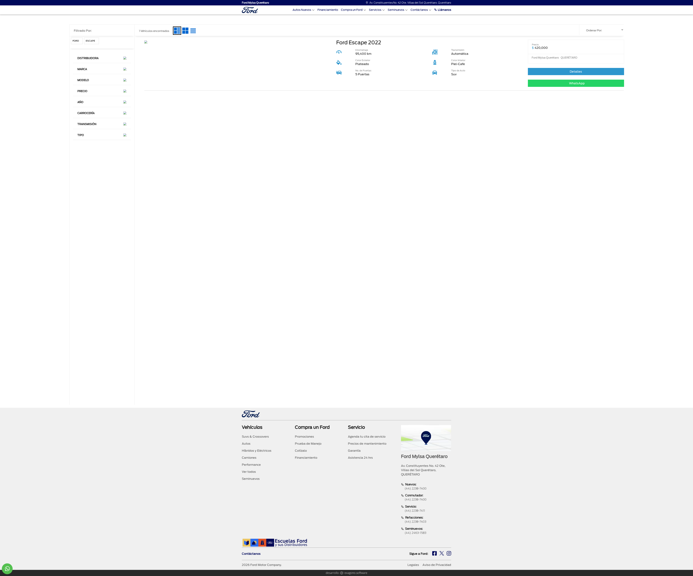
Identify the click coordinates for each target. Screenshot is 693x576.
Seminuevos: (415, 531)
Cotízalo (301, 450)
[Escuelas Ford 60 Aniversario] (275, 543)
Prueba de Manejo (308, 443)
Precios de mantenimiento (367, 443)
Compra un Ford (352, 10)
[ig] (449, 553)
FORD (76, 40)
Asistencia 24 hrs (360, 457)
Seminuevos (396, 10)
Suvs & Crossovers (255, 436)
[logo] (250, 10)
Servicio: (415, 508)
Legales (413, 565)
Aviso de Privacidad (436, 565)
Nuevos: (415, 486)
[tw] (441, 553)
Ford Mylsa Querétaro (255, 2)
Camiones (249, 457)
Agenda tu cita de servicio (366, 436)
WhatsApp (577, 83)
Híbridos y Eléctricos (256, 450)
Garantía (354, 450)
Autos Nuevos (302, 10)
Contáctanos (419, 10)
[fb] (434, 553)
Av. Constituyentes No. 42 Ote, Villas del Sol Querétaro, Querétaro (410, 2)
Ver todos (249, 471)
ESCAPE (90, 40)
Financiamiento (327, 10)
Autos (246, 443)
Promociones (304, 436)
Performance (251, 464)
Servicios (375, 10)
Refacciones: (415, 519)
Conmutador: (415, 497)
